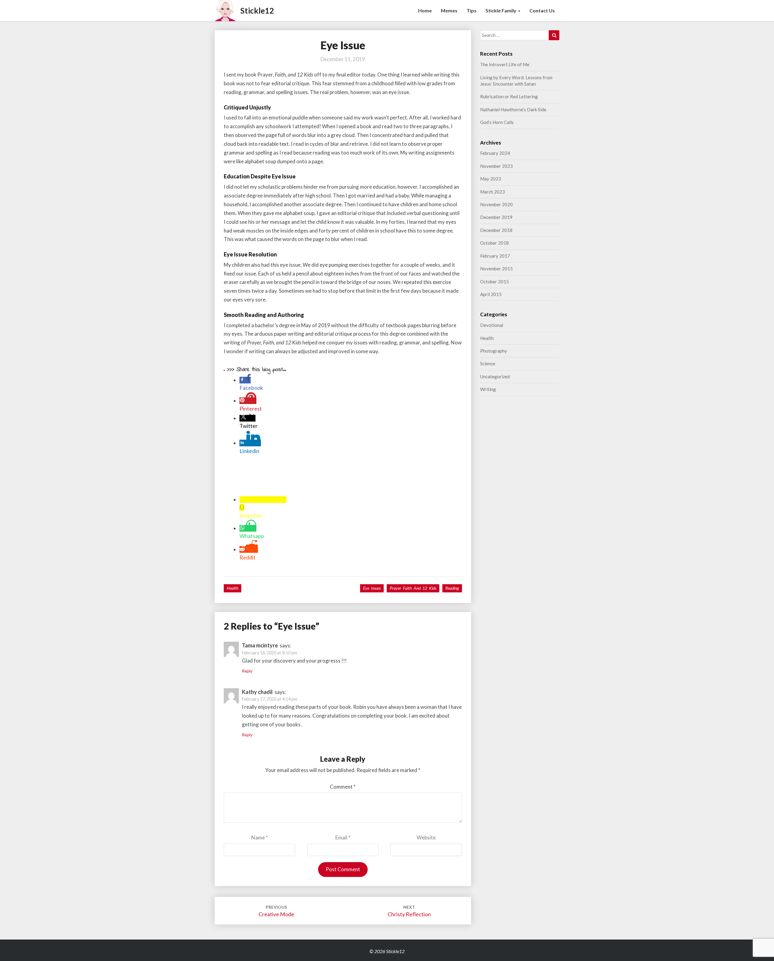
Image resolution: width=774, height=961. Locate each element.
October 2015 (494, 281)
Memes (449, 10)
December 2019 (496, 217)
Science (487, 363)
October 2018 (494, 243)
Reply (247, 670)
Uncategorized (495, 376)
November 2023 (496, 166)
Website (426, 837)
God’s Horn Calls (497, 122)
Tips (471, 10)
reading (452, 588)
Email (342, 837)
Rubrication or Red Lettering (509, 96)
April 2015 (491, 294)
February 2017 (495, 256)
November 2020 (496, 204)
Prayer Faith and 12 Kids (413, 588)
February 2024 (495, 153)
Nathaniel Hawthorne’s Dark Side (513, 109)
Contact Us (542, 10)
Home (425, 10)
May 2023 (490, 178)
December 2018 (496, 230)
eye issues (372, 588)
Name (259, 837)
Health (232, 588)
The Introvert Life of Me (504, 64)
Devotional (491, 325)
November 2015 (496, 268)
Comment (343, 786)
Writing (488, 389)
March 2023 (492, 191)
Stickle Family (501, 10)
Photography (493, 350)
